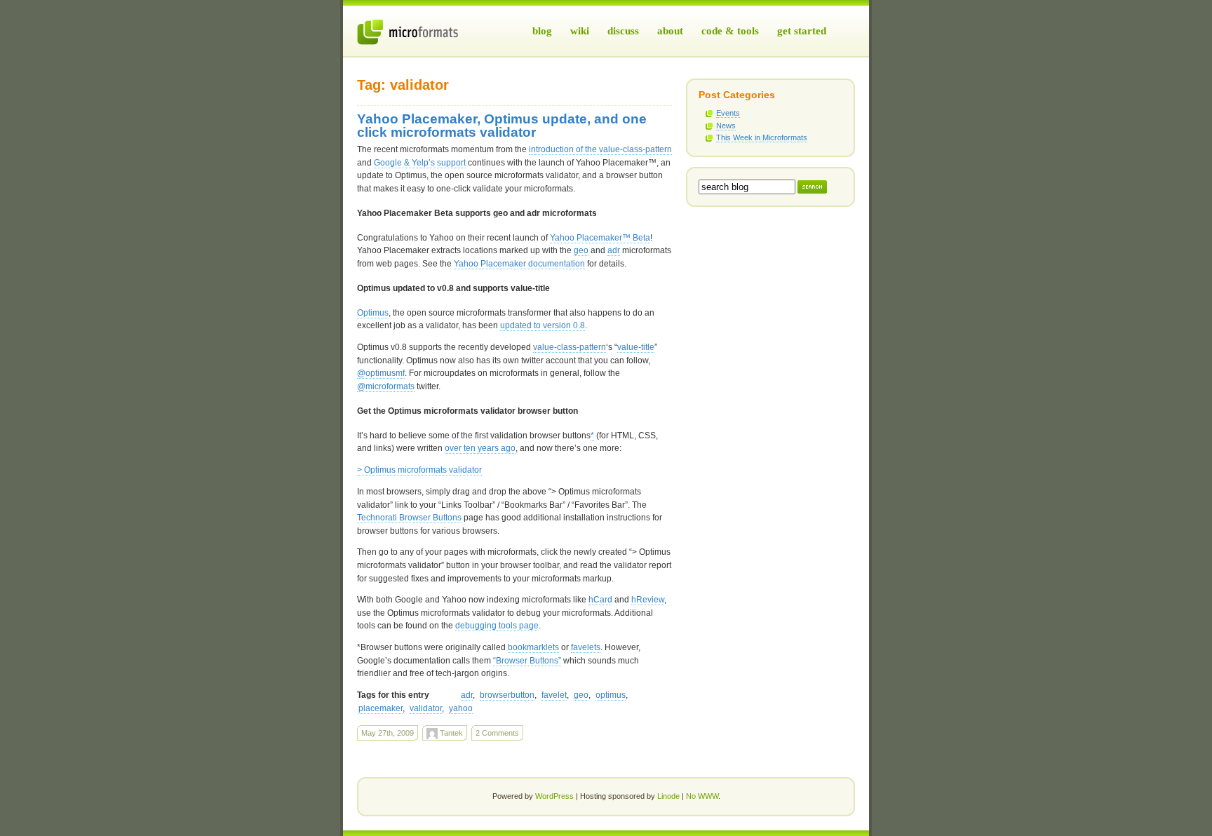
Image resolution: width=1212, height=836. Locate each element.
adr (613, 250)
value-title (635, 347)
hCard (600, 600)
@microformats (386, 386)
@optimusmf (381, 373)
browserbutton (507, 695)
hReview (647, 600)
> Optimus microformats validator (419, 470)
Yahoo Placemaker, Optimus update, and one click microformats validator (502, 126)
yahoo (461, 708)
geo (581, 250)
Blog (542, 30)
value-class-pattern (569, 347)
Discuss (623, 30)
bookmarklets (533, 647)
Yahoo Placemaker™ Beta (600, 238)
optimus (610, 695)
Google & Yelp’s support (420, 163)
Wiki (579, 30)
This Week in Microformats (761, 137)
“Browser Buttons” (527, 661)
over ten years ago (480, 448)
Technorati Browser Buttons (409, 517)
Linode (668, 796)
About (670, 30)
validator (426, 708)
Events (728, 113)
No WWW (702, 796)
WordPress (554, 796)
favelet (554, 695)
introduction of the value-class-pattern (600, 149)
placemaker (380, 708)
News (726, 125)
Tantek (450, 733)
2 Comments (497, 733)
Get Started (801, 30)
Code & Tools (730, 30)
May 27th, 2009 (387, 733)
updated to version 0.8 (542, 325)
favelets (585, 647)
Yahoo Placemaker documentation (519, 264)
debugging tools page (497, 626)
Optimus (373, 313)
